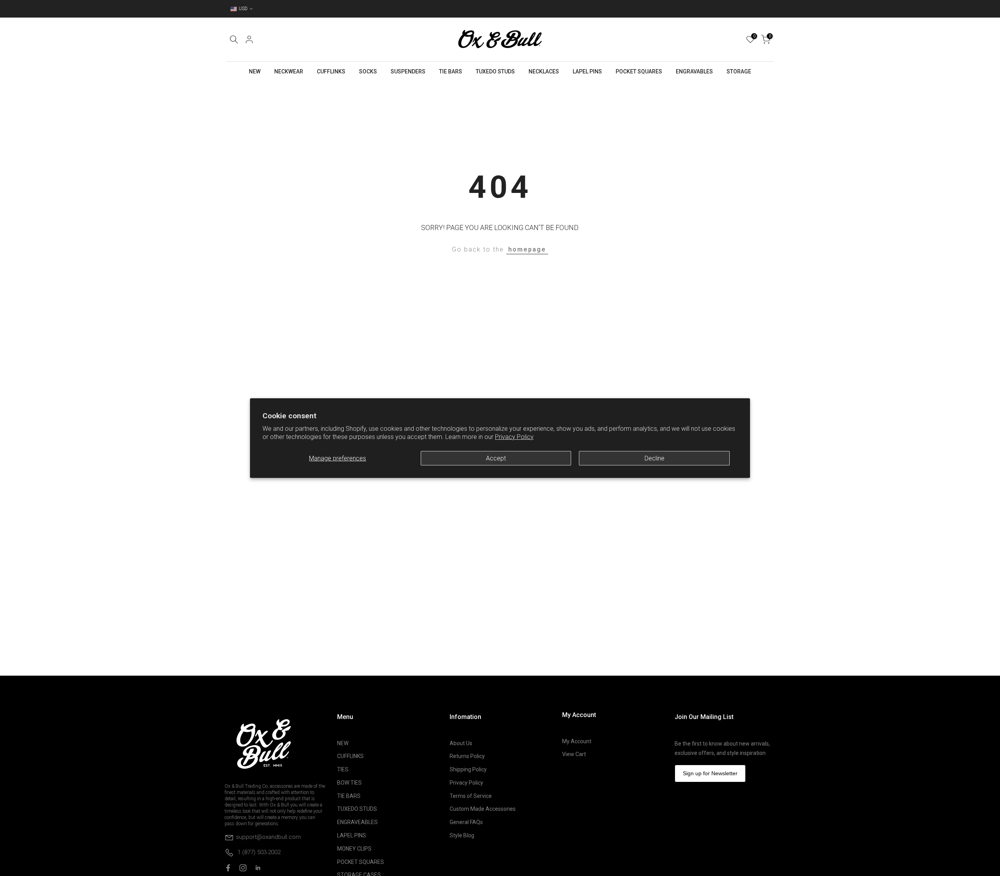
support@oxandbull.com (268, 836)
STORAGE (739, 71)
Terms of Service (471, 796)
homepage (527, 249)
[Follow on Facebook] (228, 867)
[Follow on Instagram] (242, 867)
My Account (576, 741)
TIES (342, 769)
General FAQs (466, 822)
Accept (496, 458)
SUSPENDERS (408, 71)
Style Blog (462, 835)
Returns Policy (467, 756)
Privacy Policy (514, 437)
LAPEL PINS (587, 71)
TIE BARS (450, 71)
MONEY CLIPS (354, 849)
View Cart (574, 754)
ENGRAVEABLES (357, 822)
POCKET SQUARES (639, 71)
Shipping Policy (468, 769)
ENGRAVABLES (694, 71)
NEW (255, 71)
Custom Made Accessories (483, 809)
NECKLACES (544, 71)
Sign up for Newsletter (710, 773)
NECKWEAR (288, 71)
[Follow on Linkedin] (257, 867)
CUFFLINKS (331, 71)
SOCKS (368, 71)
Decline (654, 458)
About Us (461, 743)
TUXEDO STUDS (495, 71)
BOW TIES (349, 783)
